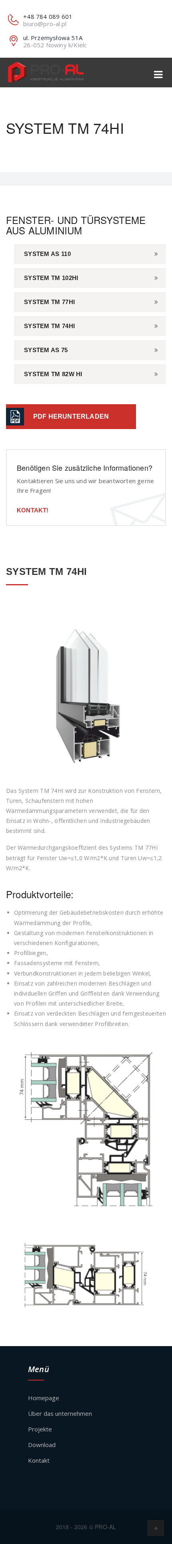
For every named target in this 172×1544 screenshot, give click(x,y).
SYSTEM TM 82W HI (53, 374)
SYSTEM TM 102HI (51, 277)
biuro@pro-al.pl (44, 24)
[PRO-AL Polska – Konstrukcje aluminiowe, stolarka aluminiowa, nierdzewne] (46, 72)
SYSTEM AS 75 (46, 350)
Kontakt (39, 1460)
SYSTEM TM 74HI (49, 326)
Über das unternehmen (60, 1413)
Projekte (40, 1429)
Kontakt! (33, 510)
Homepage (43, 1398)
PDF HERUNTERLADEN (71, 416)
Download (42, 1445)
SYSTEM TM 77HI (49, 301)
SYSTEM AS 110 (47, 253)
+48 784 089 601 (47, 16)
